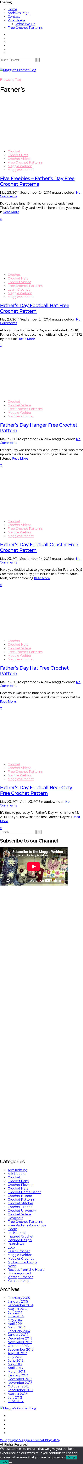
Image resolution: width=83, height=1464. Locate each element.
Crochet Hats (18, 155)
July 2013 (15, 1357)
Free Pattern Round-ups (27, 1225)
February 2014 (19, 1331)
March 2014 (16, 1327)
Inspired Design (20, 1240)
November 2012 (20, 1383)
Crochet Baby (18, 1181)
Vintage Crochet (20, 1277)
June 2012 (16, 1401)
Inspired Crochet (21, 1236)
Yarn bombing (19, 1281)
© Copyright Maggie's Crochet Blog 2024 (29, 1440)
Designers (15, 1218)
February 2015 (19, 1298)
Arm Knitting (17, 1170)
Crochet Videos (19, 159)
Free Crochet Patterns (25, 28)
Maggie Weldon (20, 166)
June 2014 (16, 1316)
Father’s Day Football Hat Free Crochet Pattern (34, 308)
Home (12, 9)
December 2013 (20, 1338)
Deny (4, 1462)
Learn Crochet (19, 289)
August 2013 (17, 1353)
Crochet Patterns (21, 1199)
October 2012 (18, 1386)
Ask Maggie (16, 1174)
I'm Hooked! (17, 1233)
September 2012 (20, 1390)
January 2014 (18, 1335)
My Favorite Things (22, 1262)
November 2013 (20, 1342)
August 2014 (17, 1309)
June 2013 (16, 1360)
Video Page (16, 20)
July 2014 (15, 1312)
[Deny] (10, 1462)
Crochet (14, 151)
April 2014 (15, 1324)
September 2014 (20, 1305)
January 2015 (18, 1301)
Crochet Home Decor (24, 1192)
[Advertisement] (29, 944)
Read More (11, 212)
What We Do (25, 24)
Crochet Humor (20, 1196)
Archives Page (19, 13)
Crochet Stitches (20, 1203)
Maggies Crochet (21, 170)
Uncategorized (19, 1273)
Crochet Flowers (20, 1185)
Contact (14, 16)
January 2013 (18, 1375)
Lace (11, 1247)
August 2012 (17, 1394)
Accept (71, 1457)
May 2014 (15, 1320)
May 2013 (15, 1364)
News (12, 1266)
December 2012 (20, 1379)
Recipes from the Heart (26, 1270)
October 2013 (18, 1346)
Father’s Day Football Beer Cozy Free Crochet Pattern (36, 790)
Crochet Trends (20, 1207)
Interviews (16, 1244)
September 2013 (20, 1349)
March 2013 (16, 1371)
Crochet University (22, 1210)
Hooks (12, 1229)
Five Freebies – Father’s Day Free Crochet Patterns (37, 181)
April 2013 (15, 1368)
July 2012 (15, 1397)
